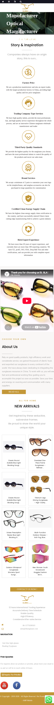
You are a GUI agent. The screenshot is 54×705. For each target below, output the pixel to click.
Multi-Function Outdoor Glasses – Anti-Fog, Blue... (40, 535)
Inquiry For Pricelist (12, 675)
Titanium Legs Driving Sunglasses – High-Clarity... (40, 500)
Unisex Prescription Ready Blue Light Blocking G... (14, 535)
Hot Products (41, 696)
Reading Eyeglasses (9, 646)
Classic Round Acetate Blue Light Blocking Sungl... (14, 463)
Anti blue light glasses (10, 643)
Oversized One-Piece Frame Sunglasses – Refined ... (40, 464)
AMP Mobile (27, 700)
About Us (10, 346)
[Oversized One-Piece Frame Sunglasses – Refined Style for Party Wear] (40, 447)
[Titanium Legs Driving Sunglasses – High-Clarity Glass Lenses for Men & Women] (40, 484)
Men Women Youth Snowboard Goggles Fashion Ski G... (40, 571)
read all (14, 392)
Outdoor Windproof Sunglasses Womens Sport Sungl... (13, 571)
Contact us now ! (27, 589)
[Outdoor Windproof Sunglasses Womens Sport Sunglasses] (13, 554)
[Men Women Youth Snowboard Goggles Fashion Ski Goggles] (40, 554)
